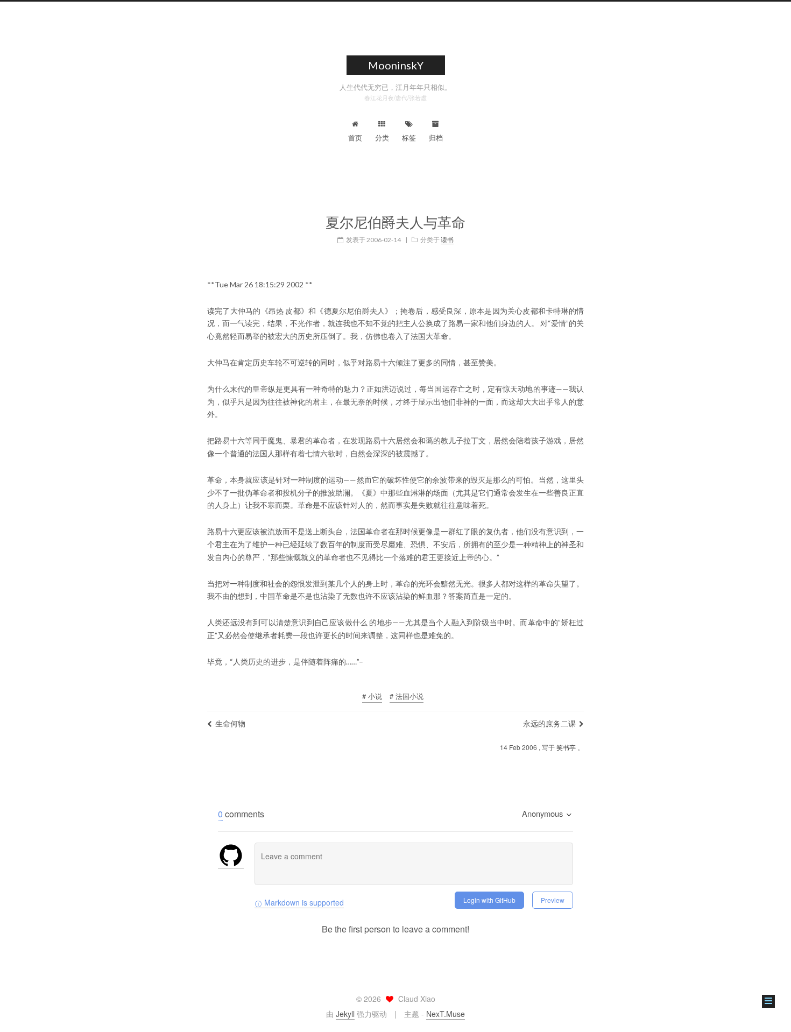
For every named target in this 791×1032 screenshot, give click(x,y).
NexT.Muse (445, 1013)
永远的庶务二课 (549, 723)
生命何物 (230, 723)
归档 (436, 137)
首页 (355, 137)
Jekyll (345, 1013)
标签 (409, 137)
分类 (382, 137)
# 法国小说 (406, 696)
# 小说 (372, 696)
